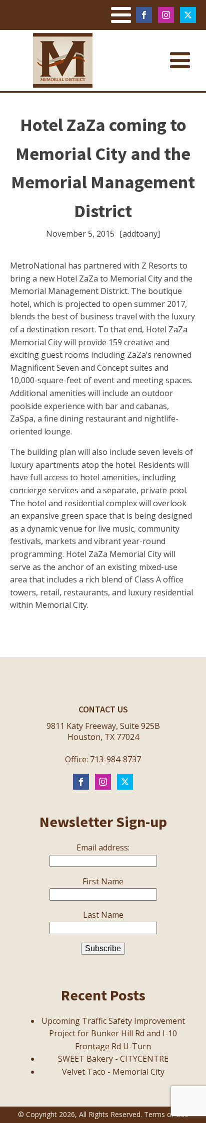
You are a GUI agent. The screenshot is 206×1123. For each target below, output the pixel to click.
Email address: (103, 847)
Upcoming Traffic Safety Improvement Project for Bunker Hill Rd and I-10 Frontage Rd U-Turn (113, 1033)
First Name (103, 881)
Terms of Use (166, 1114)
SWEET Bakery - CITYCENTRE (113, 1058)
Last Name (103, 914)
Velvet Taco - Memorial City (113, 1071)
